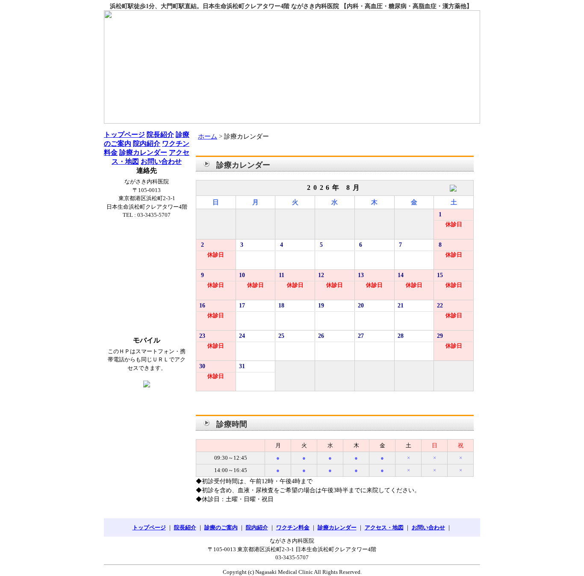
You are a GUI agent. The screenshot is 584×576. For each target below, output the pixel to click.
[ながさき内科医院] (292, 67)
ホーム (207, 136)
